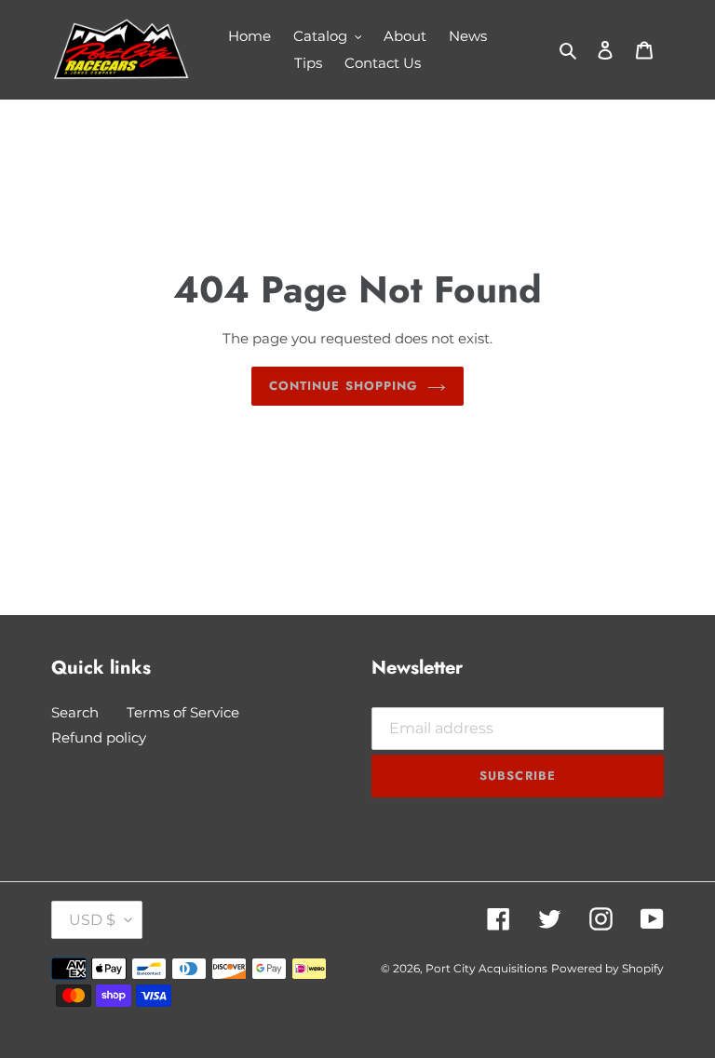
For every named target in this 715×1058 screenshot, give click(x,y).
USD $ (92, 920)
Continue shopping (343, 386)
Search (75, 712)
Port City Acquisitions (486, 968)
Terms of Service (183, 712)
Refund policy (98, 737)
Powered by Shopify (607, 968)
